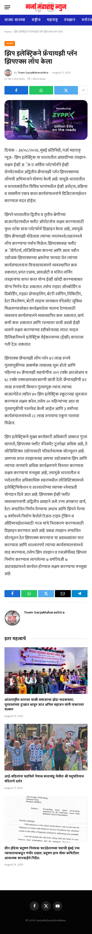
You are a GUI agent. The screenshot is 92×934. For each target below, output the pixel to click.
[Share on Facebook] (16, 90)
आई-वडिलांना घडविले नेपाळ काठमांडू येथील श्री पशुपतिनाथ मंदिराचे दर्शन (44, 778)
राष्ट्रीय (36, 20)
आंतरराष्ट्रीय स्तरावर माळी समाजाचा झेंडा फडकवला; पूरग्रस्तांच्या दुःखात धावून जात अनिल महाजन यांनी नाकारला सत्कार (44, 705)
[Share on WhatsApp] (41, 90)
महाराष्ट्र (52, 20)
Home (7, 31)
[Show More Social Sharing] (83, 90)
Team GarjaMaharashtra (33, 72)
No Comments (16, 79)
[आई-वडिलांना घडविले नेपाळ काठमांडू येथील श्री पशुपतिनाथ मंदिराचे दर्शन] (46, 747)
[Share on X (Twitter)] (66, 90)
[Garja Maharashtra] (46, 7)
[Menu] (7, 7)
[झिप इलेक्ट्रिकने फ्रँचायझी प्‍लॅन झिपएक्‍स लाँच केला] (46, 120)
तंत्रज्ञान (69, 20)
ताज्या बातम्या (14, 20)
